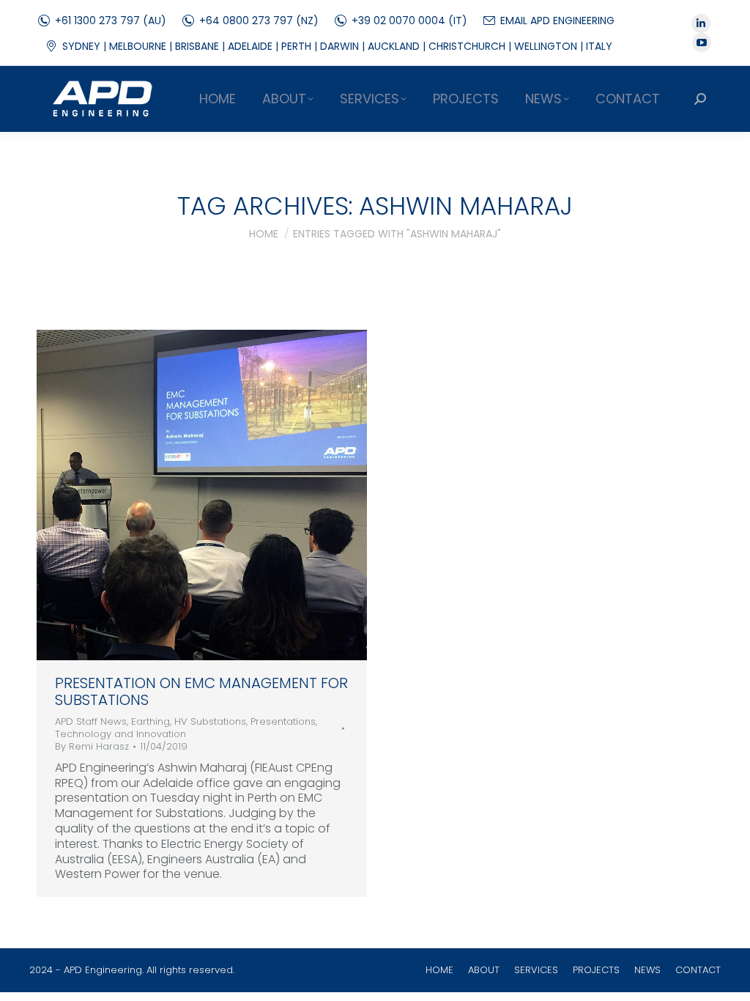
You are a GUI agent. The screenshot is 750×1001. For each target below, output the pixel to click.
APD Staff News (91, 721)
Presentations (283, 721)
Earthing (150, 721)
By (92, 747)
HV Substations (210, 721)
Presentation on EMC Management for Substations (201, 691)
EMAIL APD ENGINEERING (557, 20)
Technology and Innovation (120, 734)
